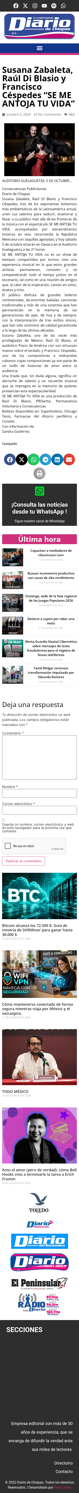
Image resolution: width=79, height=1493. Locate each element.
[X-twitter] (25, 5)
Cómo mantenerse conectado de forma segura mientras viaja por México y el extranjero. (37, 1009)
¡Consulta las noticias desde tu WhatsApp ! (39, 508)
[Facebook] (16, 5)
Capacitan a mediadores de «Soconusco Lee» (51, 552)
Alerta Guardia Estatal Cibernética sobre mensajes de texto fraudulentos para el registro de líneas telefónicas (51, 648)
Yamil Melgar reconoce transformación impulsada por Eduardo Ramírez (51, 672)
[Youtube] (44, 5)
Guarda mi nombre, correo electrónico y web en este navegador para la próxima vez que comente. (38, 828)
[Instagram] (35, 5)
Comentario (13, 733)
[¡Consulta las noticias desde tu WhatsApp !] (39, 491)
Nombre (10, 786)
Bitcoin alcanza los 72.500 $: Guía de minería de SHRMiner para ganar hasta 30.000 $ (37, 930)
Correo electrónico (18, 803)
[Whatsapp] (63, 5)
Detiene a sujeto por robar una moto (51, 621)
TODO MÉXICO (15, 1091)
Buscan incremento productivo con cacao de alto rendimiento (51, 575)
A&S (71, 114)
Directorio (63, 1463)
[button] (39, 48)
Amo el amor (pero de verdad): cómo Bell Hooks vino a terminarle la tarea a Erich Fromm (39, 1174)
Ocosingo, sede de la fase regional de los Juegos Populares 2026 (51, 598)
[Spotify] (54, 5)
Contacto (64, 1471)
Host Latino (62, 1487)
